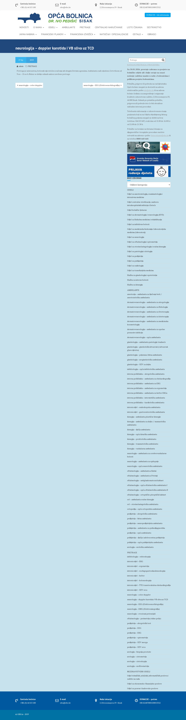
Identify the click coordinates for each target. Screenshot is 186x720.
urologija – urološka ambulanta (140, 547)
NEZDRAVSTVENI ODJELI (138, 671)
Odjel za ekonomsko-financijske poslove (144, 683)
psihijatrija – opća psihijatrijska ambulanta (145, 542)
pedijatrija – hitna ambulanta (139, 518)
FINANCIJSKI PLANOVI (52, 34)
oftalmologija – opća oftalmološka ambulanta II (147, 490)
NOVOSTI (24, 27)
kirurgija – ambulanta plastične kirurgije (144, 416)
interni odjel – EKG (135, 561)
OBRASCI (151, 34)
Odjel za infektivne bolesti (138, 224)
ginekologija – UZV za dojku (139, 364)
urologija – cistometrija (137, 656)
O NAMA (37, 27)
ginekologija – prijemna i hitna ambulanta (144, 355)
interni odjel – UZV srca (137, 590)
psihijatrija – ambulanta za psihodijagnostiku (146, 528)
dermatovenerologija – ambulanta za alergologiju (148, 302)
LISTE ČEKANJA (134, 27)
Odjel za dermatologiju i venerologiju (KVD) (145, 214)
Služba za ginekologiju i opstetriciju (142, 275)
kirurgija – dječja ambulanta (138, 429)
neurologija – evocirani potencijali (141, 613)
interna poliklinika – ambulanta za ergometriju (147, 388)
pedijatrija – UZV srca (136, 647)
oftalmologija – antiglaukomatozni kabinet (145, 480)
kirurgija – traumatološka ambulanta (142, 444)
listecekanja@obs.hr (160, 135)
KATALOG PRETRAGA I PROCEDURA (143, 64)
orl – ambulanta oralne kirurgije (140, 499)
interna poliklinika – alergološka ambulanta (145, 374)
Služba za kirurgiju (135, 284)
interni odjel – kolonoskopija (139, 580)
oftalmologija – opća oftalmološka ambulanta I (147, 485)
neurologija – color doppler (30, 85)
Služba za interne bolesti (137, 280)
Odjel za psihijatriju (135, 261)
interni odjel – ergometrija (138, 566)
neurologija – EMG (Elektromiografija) (143, 609)
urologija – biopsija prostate (139, 651)
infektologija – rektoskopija (139, 556)
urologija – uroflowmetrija (138, 666)
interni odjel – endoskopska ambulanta (143, 407)
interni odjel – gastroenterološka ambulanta (146, 412)
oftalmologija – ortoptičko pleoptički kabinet (146, 494)
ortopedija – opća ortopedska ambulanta (144, 509)
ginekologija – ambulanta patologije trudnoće (146, 342)
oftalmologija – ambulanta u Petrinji (142, 475)
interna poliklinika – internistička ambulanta (146, 397)
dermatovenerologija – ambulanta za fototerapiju (148, 311)
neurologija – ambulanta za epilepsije (143, 461)
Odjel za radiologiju (135, 265)
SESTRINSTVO (154, 27)
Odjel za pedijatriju (135, 256)
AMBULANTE (68, 27)
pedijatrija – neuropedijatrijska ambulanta (144, 523)
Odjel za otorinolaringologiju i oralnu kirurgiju (146, 246)
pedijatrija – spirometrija (137, 637)
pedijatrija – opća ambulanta (139, 532)
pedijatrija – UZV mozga (137, 642)
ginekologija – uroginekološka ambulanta (144, 359)
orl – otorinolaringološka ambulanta (142, 504)
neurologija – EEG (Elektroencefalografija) (102, 85)
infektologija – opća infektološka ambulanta (146, 369)
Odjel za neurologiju (135, 237)
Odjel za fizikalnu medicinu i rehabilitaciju (144, 219)
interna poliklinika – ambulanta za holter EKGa (147, 393)
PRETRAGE (85, 27)
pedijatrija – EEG (134, 628)
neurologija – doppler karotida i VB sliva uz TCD (147, 599)
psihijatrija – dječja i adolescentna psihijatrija (146, 537)
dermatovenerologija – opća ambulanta (144, 337)
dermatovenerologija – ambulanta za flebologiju (147, 307)
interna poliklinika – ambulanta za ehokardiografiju (148, 378)
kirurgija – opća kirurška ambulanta (142, 434)
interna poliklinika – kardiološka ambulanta (145, 402)
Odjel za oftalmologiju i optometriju (142, 241)
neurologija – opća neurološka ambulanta (144, 466)
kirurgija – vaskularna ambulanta (141, 448)
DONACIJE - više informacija (157, 15)
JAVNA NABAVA (26, 34)
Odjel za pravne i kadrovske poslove (142, 688)
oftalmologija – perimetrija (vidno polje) (144, 618)
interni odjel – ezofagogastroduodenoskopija (146, 571)
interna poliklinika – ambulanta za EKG (143, 383)
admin (21, 66)
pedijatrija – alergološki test (139, 623)
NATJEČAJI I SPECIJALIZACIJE (114, 34)
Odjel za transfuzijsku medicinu (140, 270)
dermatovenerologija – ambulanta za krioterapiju (148, 316)
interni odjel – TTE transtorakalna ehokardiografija (149, 585)
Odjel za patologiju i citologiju (139, 251)
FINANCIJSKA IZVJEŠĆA (81, 34)
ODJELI (51, 27)
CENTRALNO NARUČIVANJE (108, 27)
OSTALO (137, 34)
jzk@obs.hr (149, 90)
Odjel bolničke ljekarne (137, 210)
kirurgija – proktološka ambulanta (141, 439)
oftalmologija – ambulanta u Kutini (141, 471)
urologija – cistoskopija (137, 661)
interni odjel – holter (136, 575)
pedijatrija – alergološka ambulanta (142, 513)
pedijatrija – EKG (134, 632)
